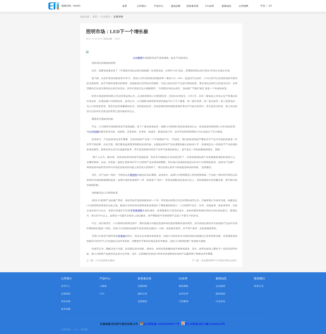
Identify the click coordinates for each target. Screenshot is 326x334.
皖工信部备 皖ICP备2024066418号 (205, 323)
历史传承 (66, 301)
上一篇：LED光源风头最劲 (100, 260)
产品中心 (158, 6)
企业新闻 (220, 286)
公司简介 (141, 6)
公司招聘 (243, 6)
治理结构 (142, 286)
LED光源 (93, 131)
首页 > (95, 16)
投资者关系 (192, 6)
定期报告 (142, 301)
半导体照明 (136, 210)
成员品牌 (175, 6)
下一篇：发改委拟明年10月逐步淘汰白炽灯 (214, 260)
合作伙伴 (183, 293)
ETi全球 (209, 6)
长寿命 (121, 236)
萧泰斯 (85, 329)
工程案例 (183, 301)
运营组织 (66, 293)
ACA (77, 329)
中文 (262, 6)
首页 (124, 6)
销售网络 (183, 286)
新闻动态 (226, 6)
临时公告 (142, 293)
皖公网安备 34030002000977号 (162, 323)
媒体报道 (220, 293)
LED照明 (137, 58)
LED (101, 293)
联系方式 (259, 286)
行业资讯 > (106, 16)
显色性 (133, 175)
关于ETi (65, 286)
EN (269, 6)
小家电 (103, 286)
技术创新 (66, 309)
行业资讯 (220, 301)
